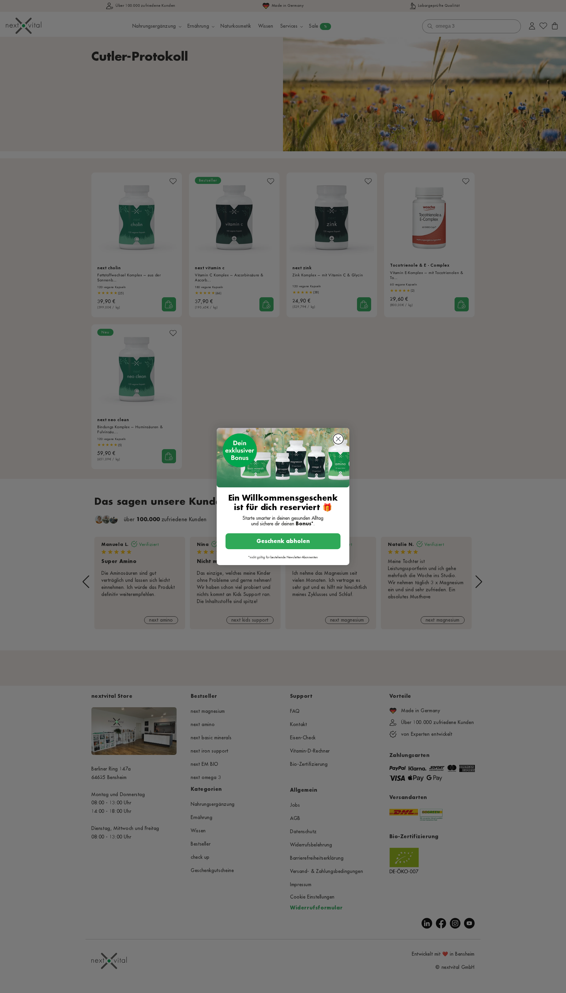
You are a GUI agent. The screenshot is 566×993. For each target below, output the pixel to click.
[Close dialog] (338, 439)
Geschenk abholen (283, 541)
